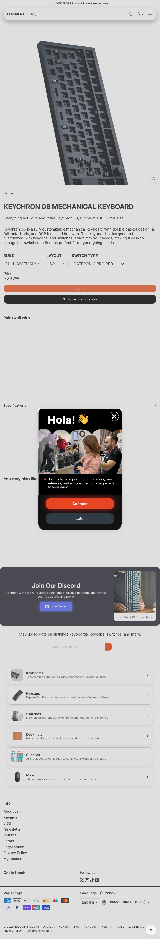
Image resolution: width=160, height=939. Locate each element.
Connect (80, 503)
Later (80, 518)
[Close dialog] (114, 416)
